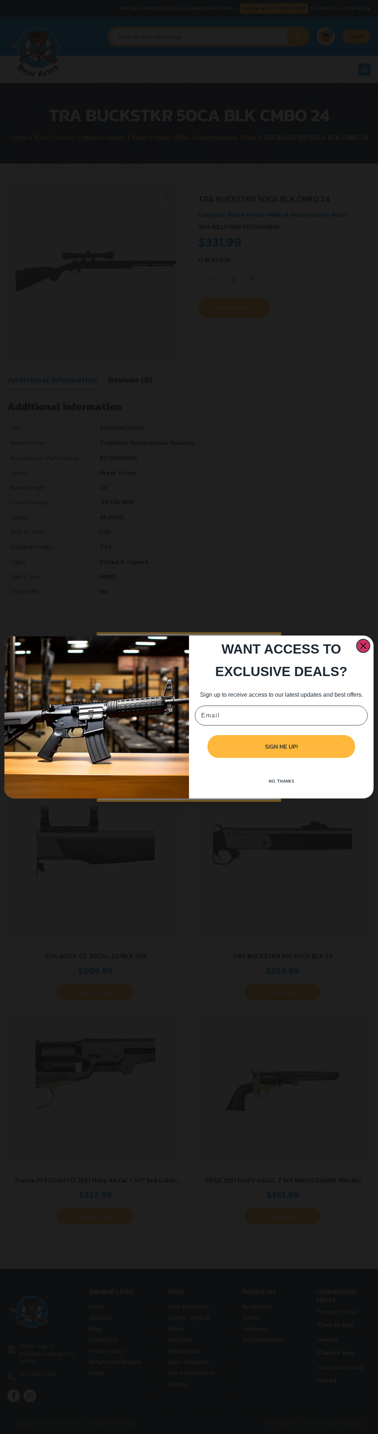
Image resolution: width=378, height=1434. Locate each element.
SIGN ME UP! (281, 746)
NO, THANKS (281, 781)
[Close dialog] (363, 645)
